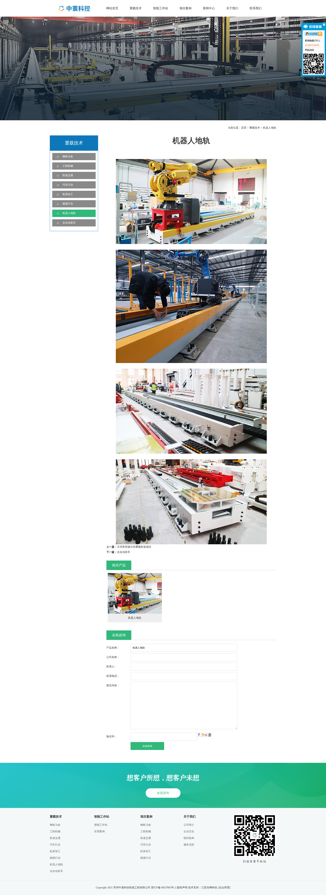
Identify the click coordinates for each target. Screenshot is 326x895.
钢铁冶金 (67, 156)
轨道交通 (67, 175)
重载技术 (136, 8)
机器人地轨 (269, 127)
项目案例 (185, 8)
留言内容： (113, 685)
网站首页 (112, 8)
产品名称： (113, 647)
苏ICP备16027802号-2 (163, 887)
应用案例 (99, 831)
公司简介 (189, 824)
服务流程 (189, 844)
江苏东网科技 (209, 887)
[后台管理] (224, 887)
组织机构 (189, 838)
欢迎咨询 (163, 793)
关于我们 (232, 8)
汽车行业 (67, 184)
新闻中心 (209, 8)
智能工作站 (160, 8)
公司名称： (113, 657)
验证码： (111, 736)
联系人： (111, 666)
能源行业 (67, 203)
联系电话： (113, 676)
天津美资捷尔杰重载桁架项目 (134, 546)
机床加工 (67, 194)
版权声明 (182, 887)
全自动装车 (69, 222)
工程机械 (67, 165)
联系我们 (256, 8)
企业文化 (189, 831)
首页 (243, 127)
